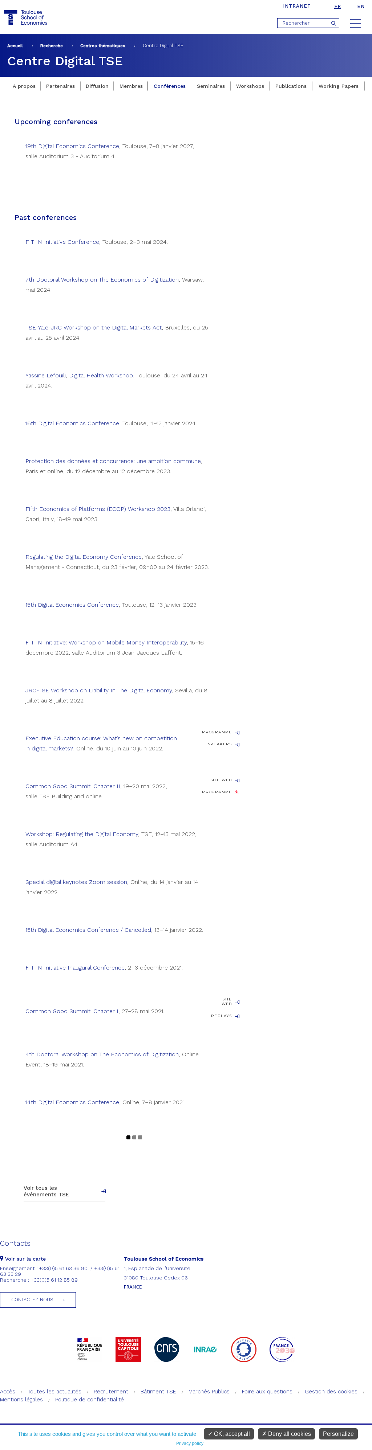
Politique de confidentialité (89, 1399)
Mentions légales (21, 1399)
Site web (221, 780)
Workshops (250, 86)
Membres (131, 86)
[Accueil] (26, 17)
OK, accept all (231, 1434)
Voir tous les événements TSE (46, 1191)
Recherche (51, 45)
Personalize (338, 1434)
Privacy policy (189, 1443)
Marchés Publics (209, 1391)
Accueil (15, 45)
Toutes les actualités (54, 1391)
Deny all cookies (289, 1434)
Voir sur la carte (24, 1259)
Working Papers (339, 86)
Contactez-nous (32, 1299)
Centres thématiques (102, 45)
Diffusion (97, 86)
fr (337, 6)
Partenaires (60, 86)
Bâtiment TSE (158, 1391)
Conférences (170, 86)
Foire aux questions (267, 1391)
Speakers (220, 744)
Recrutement (111, 1391)
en (361, 6)
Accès (7, 1391)
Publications (291, 86)
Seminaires (211, 86)
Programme (217, 732)
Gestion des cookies (331, 1391)
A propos (24, 86)
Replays (221, 1015)
